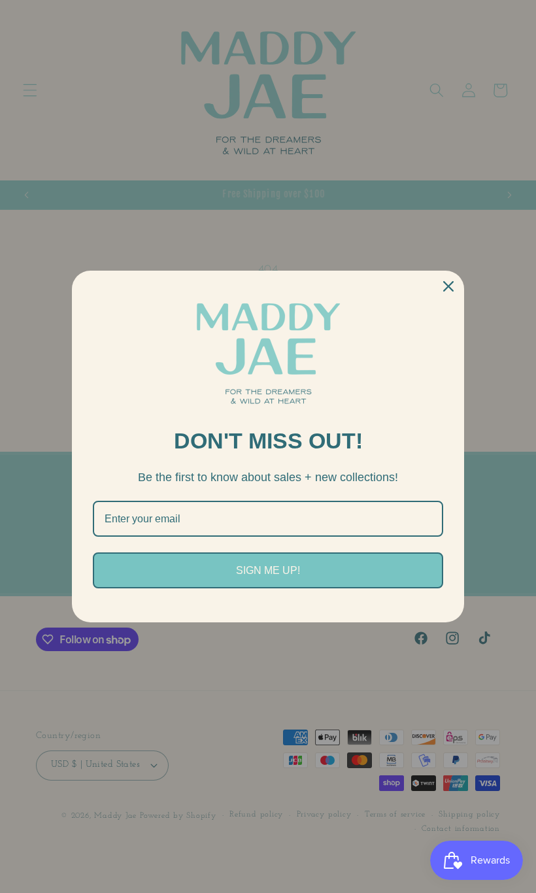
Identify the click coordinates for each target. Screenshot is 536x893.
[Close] (448, 286)
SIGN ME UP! (268, 570)
